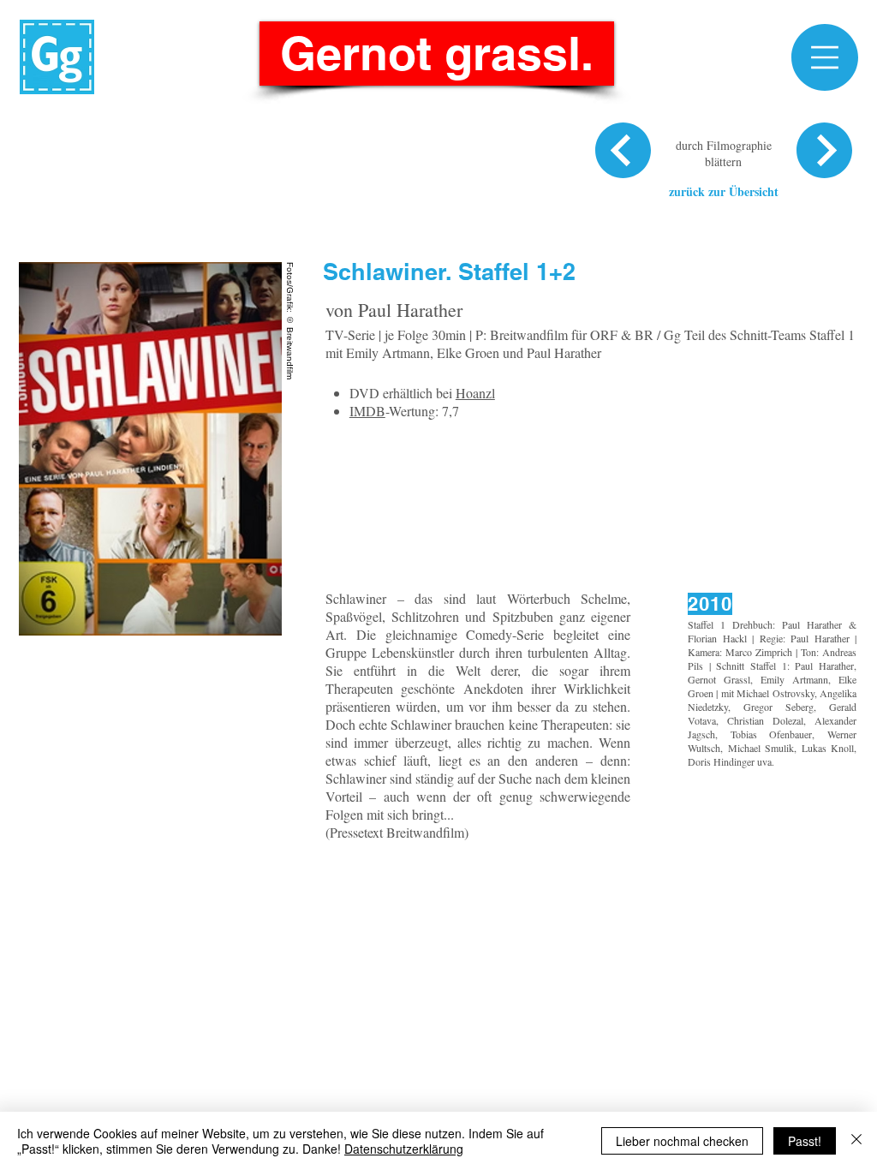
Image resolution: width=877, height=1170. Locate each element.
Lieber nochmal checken (682, 1140)
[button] (824, 57)
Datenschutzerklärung (403, 1148)
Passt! (804, 1140)
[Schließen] (856, 1140)
